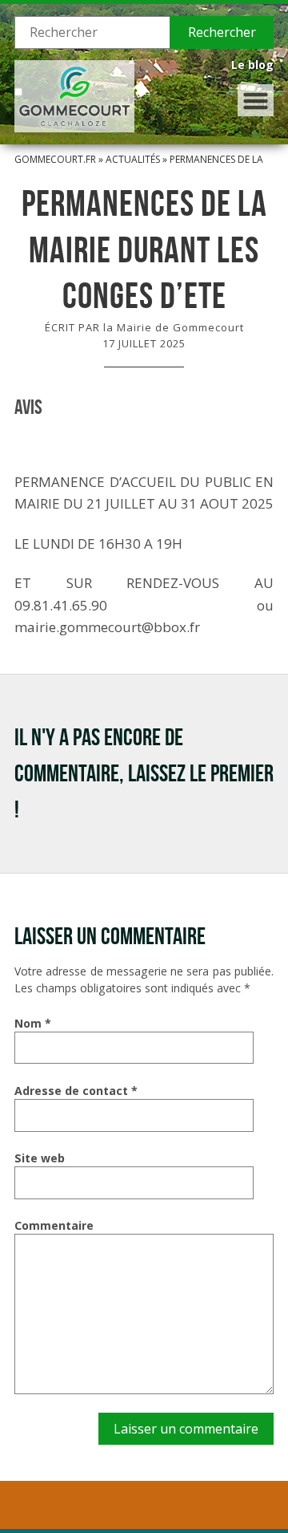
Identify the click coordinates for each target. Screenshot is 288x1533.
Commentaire (54, 1225)
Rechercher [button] (222, 32)
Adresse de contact (76, 1090)
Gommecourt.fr (55, 159)
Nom (32, 1023)
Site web (39, 1158)
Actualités (133, 159)
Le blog (252, 64)
